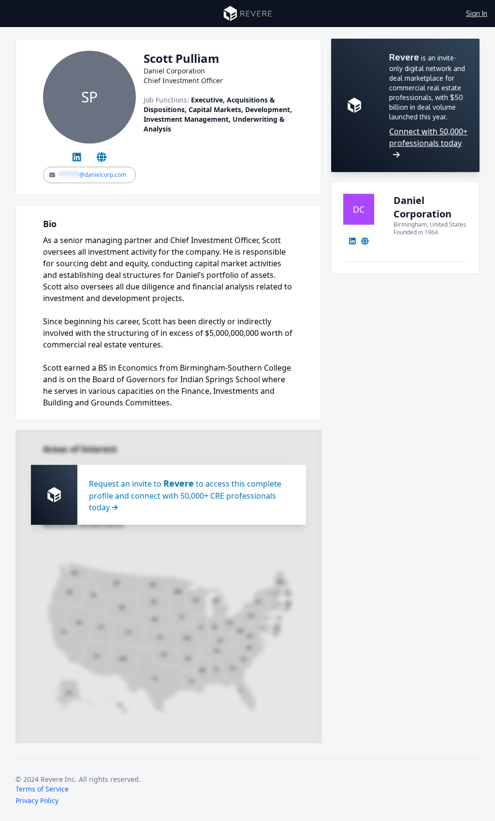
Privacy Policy (36, 800)
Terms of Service (42, 788)
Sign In (476, 13)
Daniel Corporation (422, 207)
